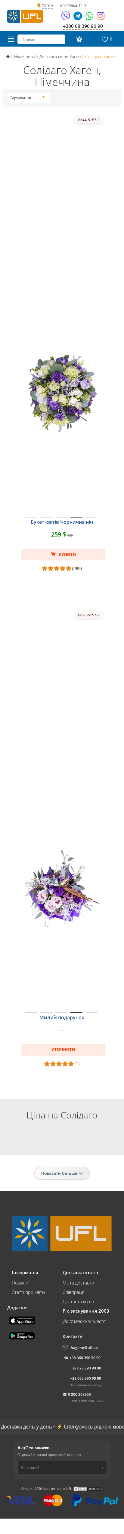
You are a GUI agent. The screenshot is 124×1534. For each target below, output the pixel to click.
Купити (66, 554)
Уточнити (63, 1049)
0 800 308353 (79, 1394)
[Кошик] (78, 39)
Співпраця (73, 1292)
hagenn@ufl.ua (84, 1347)
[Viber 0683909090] (66, 18)
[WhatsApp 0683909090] (89, 18)
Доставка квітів (78, 1301)
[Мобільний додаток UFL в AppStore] (23, 1320)
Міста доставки (78, 1283)
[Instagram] (100, 18)
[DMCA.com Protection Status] (88, 1488)
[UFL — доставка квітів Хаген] (25, 16)
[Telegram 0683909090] (78, 18)
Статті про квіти (28, 1292)
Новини (20, 1283)
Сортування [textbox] (20, 97)
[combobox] (27, 98)
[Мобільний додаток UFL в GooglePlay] (22, 1335)
